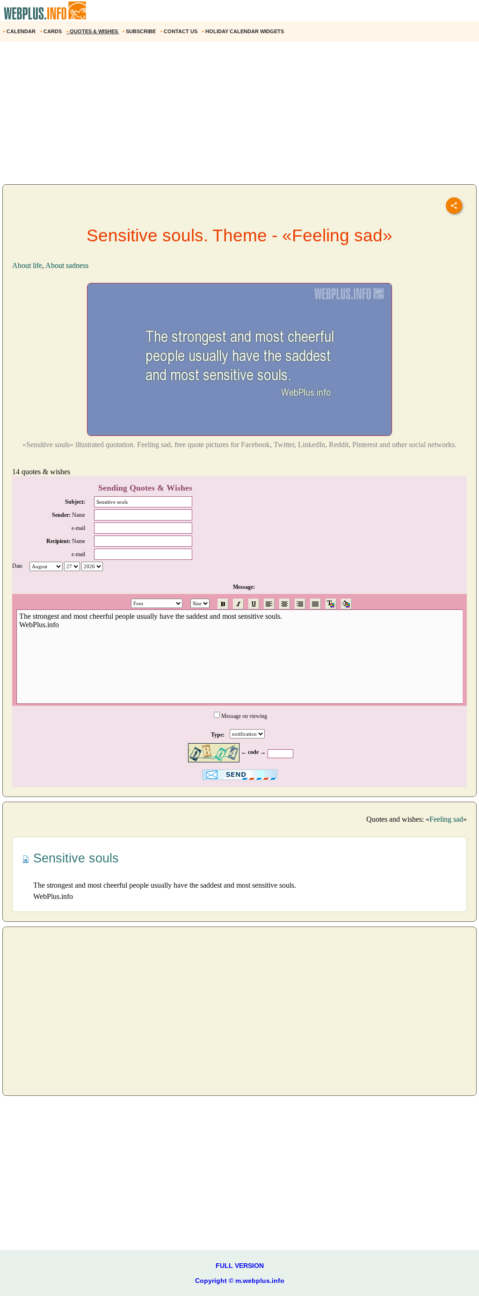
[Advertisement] (239, 116)
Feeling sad (446, 819)
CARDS (51, 31)
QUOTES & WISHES (92, 31)
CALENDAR (20, 31)
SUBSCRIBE (140, 31)
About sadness (66, 265)
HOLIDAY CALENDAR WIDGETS (243, 31)
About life (27, 265)
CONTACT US (179, 31)
